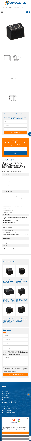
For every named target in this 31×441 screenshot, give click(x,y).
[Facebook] (27, 12)
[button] (2, 12)
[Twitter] (29, 12)
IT (24, 12)
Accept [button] (15, 432)
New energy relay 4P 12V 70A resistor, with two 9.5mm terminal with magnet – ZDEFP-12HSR (22, 281)
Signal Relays (17, 169)
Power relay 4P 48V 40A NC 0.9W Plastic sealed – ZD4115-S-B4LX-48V (9, 280)
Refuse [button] (15, 435)
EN (22, 12)
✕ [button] (27, 418)
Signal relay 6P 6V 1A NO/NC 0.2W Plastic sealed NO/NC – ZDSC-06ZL (21, 319)
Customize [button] (15, 439)
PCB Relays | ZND (9, 169)
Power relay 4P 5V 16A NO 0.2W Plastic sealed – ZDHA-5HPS (9, 300)
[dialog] (15, 429)
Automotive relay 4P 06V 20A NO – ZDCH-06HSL (21, 300)
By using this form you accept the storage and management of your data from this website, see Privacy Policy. (15, 369)
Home (3, 169)
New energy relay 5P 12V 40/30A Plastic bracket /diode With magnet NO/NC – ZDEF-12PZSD (9, 320)
